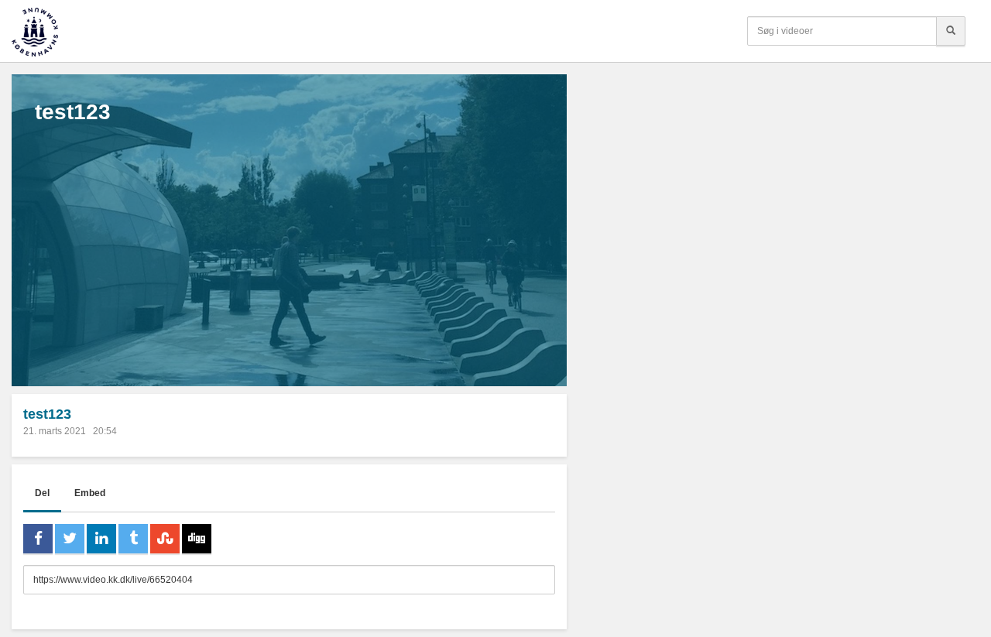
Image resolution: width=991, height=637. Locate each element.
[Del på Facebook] (38, 538)
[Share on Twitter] (69, 538)
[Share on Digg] (196, 538)
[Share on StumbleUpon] (165, 538)
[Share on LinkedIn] (101, 538)
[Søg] (950, 31)
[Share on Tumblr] (133, 538)
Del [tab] (42, 493)
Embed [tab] (89, 493)
